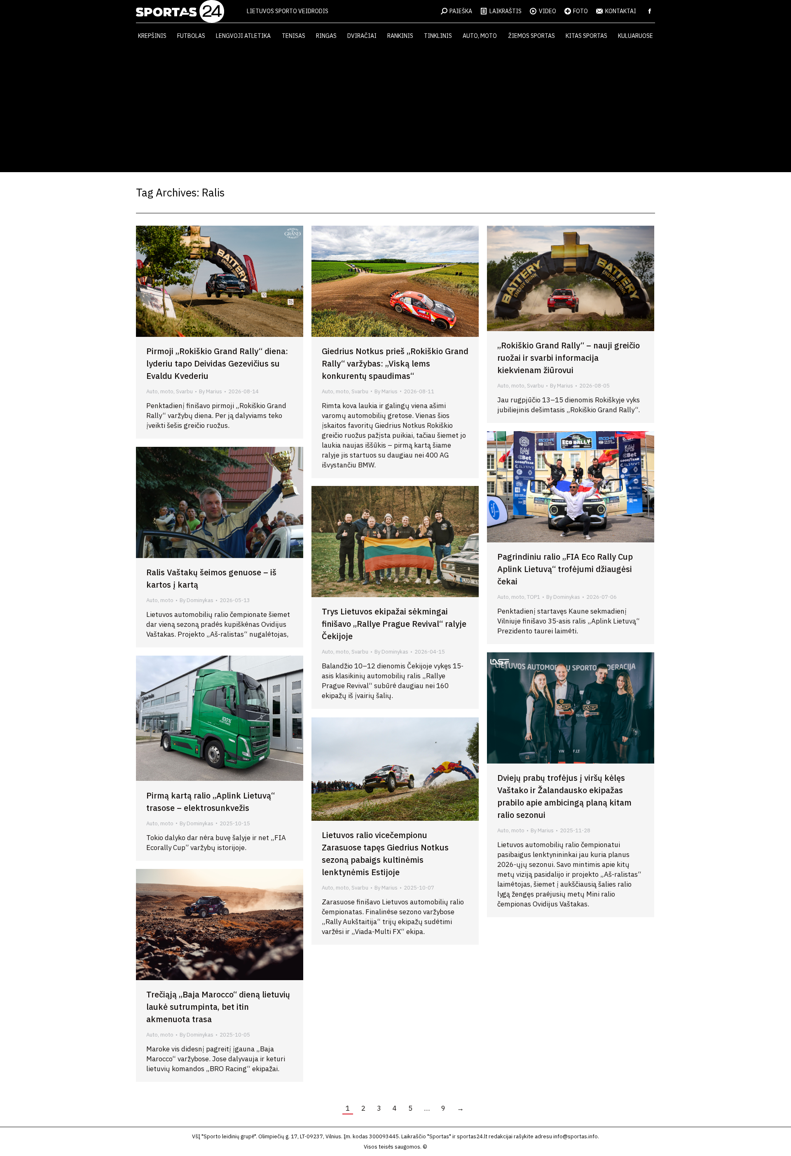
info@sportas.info (575, 1136)
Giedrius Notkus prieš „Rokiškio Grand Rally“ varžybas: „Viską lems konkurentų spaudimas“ (395, 363)
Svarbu (184, 391)
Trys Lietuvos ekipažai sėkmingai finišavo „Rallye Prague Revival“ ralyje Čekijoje (394, 624)
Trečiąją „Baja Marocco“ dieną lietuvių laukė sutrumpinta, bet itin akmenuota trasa (218, 1007)
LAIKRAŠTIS (505, 11)
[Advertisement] (395, 110)
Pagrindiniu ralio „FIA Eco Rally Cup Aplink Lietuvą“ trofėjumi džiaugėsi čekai (565, 569)
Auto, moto (159, 391)
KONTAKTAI (620, 11)
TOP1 (533, 596)
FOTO (580, 11)
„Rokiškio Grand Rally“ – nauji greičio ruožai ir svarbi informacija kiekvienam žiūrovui (568, 358)
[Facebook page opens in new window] (649, 11)
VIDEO (547, 11)
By (210, 391)
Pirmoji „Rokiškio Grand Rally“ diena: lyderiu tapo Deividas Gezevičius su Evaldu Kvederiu (217, 363)
